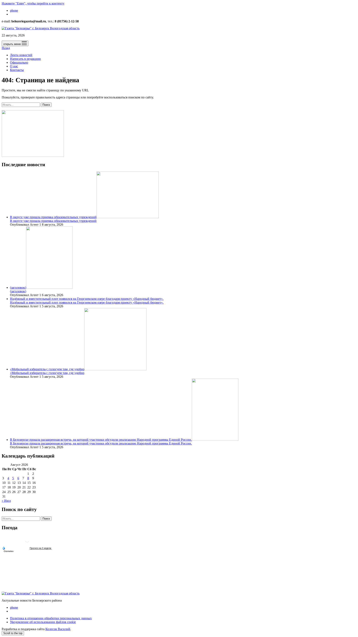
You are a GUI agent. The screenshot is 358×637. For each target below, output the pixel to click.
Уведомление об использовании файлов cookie (43, 622)
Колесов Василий (57, 629)
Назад (6, 48)
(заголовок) (18, 287)
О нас (14, 66)
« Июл (6, 501)
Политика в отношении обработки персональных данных (51, 618)
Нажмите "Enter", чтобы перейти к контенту (33, 3)
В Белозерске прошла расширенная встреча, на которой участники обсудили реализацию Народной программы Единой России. (101, 439)
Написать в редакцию (25, 59)
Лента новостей (21, 55)
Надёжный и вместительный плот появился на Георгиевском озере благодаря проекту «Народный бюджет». (86, 298)
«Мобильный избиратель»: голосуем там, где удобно (47, 369)
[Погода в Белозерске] (27, 541)
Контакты (17, 70)
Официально (19, 62)
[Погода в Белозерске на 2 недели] (41, 548)
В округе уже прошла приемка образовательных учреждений (53, 217)
